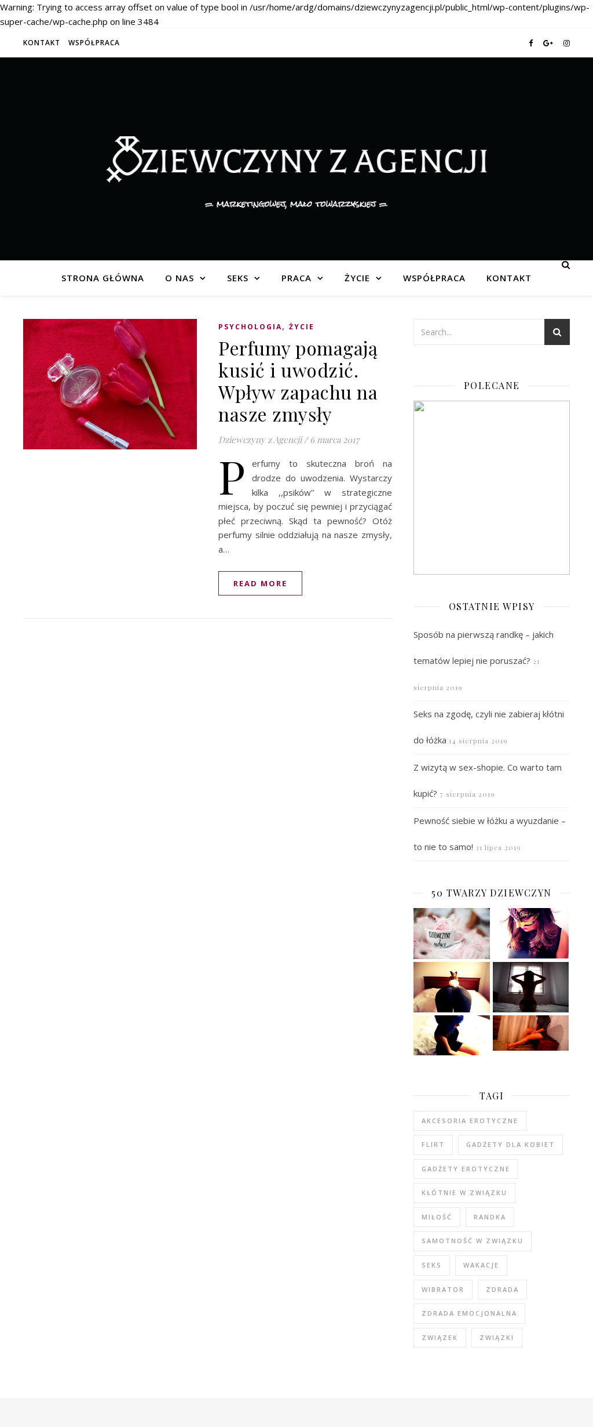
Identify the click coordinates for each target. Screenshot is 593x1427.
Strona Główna (102, 278)
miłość (437, 1216)
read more (260, 583)
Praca (296, 278)
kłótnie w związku (464, 1192)
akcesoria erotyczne (470, 1120)
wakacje (481, 1265)
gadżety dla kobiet (510, 1144)
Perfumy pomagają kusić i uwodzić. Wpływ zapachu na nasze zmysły (298, 380)
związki (496, 1337)
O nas (179, 278)
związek (440, 1337)
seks (432, 1265)
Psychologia (250, 327)
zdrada (502, 1289)
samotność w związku (473, 1240)
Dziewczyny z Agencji (296, 158)
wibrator (443, 1289)
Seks (237, 278)
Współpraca (94, 43)
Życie (357, 278)
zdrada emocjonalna (469, 1313)
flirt (433, 1144)
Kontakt (41, 43)
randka (490, 1216)
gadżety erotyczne (466, 1168)
